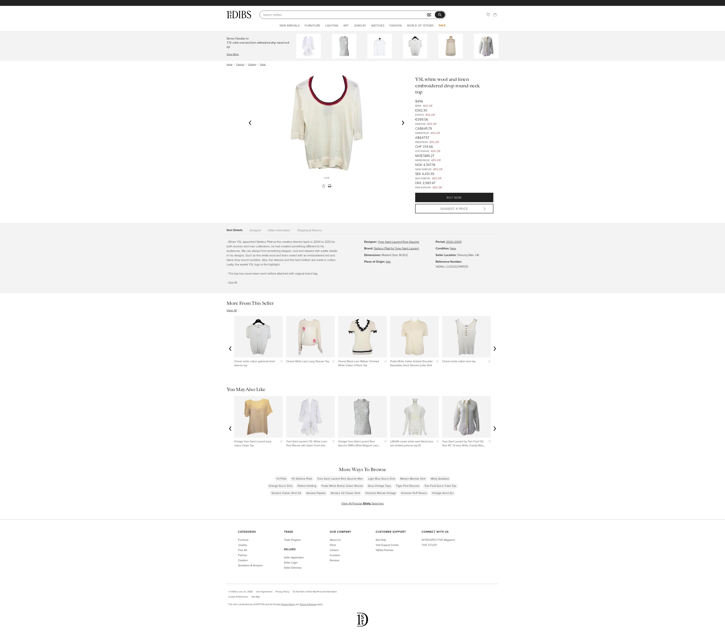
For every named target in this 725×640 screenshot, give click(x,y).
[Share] (324, 186)
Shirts (263, 64)
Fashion (395, 25)
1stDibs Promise (384, 550)
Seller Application (294, 557)
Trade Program (292, 540)
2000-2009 (453, 242)
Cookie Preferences (238, 596)
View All (232, 310)
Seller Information (279, 230)
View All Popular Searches (362, 503)
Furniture (312, 25)
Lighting (331, 25)
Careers (334, 550)
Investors (335, 555)
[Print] (330, 186)
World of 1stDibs (420, 25)
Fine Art (242, 550)
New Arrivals (290, 25)
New (453, 248)
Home (229, 64)
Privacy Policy (282, 591)
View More (233, 54)
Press (333, 545)
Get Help (381, 540)
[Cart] (495, 14)
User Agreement (264, 591)
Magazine (438, 540)
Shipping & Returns (309, 230)
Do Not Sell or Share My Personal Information (315, 591)
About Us (335, 540)
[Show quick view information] (280, 361)
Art (346, 25)
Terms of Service (308, 604)
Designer (255, 230)
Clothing (252, 64)
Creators (243, 560)
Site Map (255, 596)
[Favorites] (488, 14)
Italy (388, 261)
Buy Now (454, 197)
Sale (442, 25)
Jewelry (360, 25)
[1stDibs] (239, 14)
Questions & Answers (250, 565)
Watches (377, 25)
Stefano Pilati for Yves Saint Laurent (396, 248)
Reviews (334, 560)
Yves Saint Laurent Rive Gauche (398, 242)
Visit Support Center (387, 545)
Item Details (235, 230)
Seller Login (291, 562)
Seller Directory (293, 567)
